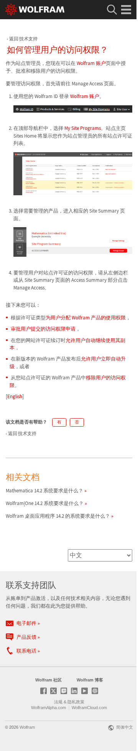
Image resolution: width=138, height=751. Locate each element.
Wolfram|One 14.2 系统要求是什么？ (45, 503)
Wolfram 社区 (48, 680)
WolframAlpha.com (48, 707)
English (14, 396)
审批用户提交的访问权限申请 (43, 329)
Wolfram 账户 (91, 63)
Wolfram (27, 727)
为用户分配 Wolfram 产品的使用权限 (86, 317)
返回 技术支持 (23, 39)
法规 (58, 701)
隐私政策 (75, 701)
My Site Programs (82, 128)
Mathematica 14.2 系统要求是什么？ (44, 490)
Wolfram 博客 (90, 680)
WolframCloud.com (89, 707)
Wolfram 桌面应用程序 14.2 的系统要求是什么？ (58, 516)
